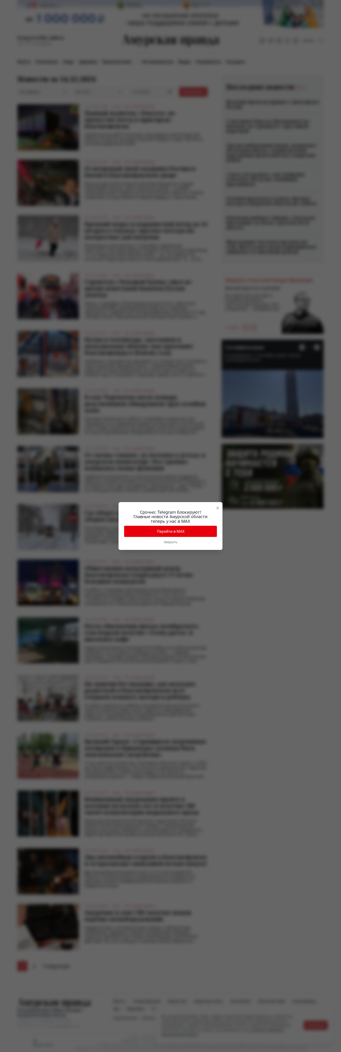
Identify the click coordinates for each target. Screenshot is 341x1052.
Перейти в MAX (170, 531)
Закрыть (170, 542)
